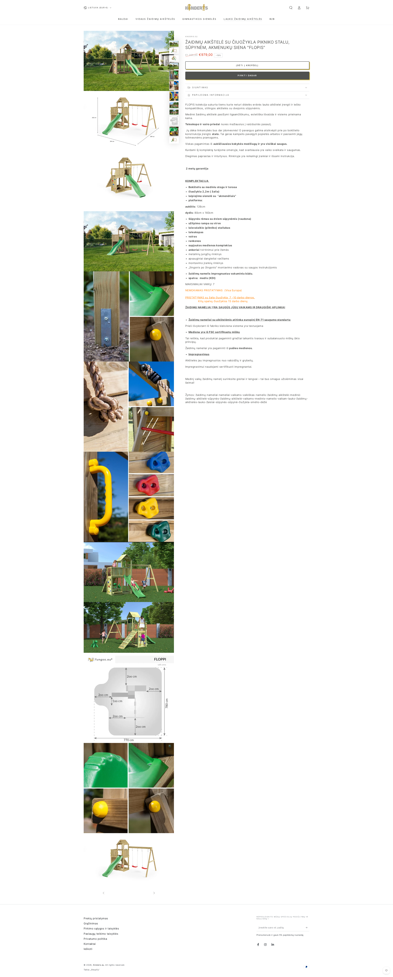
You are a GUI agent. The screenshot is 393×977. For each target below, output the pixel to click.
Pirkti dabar (247, 75)
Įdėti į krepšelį (247, 65)
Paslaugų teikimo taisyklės (101, 933)
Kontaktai (90, 943)
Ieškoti (88, 948)
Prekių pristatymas (96, 918)
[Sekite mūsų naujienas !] (307, 927)
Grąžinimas (91, 923)
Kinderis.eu (191, 37)
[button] (291, 7)
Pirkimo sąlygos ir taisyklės (101, 928)
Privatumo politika (95, 938)
